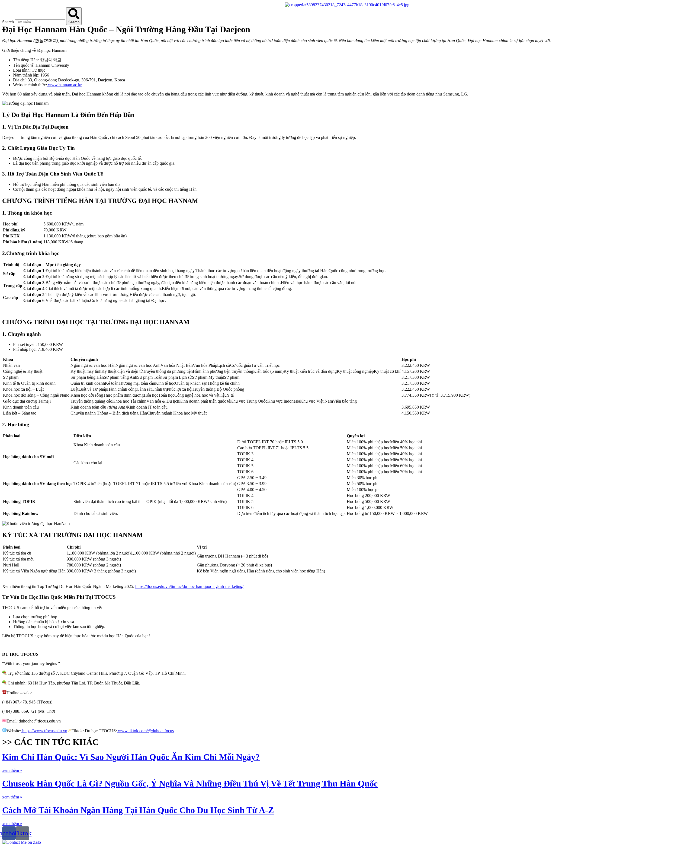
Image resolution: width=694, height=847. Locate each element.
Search (8, 22)
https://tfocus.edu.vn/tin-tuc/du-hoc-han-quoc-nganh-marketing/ (189, 586)
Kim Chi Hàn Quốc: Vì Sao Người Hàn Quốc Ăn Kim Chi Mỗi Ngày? (131, 757)
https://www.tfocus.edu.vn (44, 730)
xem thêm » (12, 770)
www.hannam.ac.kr (64, 84)
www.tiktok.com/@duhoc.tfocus (145, 730)
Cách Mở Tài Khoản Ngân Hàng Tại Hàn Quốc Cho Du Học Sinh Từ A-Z (138, 810)
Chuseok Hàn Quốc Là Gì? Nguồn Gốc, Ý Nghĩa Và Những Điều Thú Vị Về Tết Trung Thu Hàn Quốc (190, 783)
